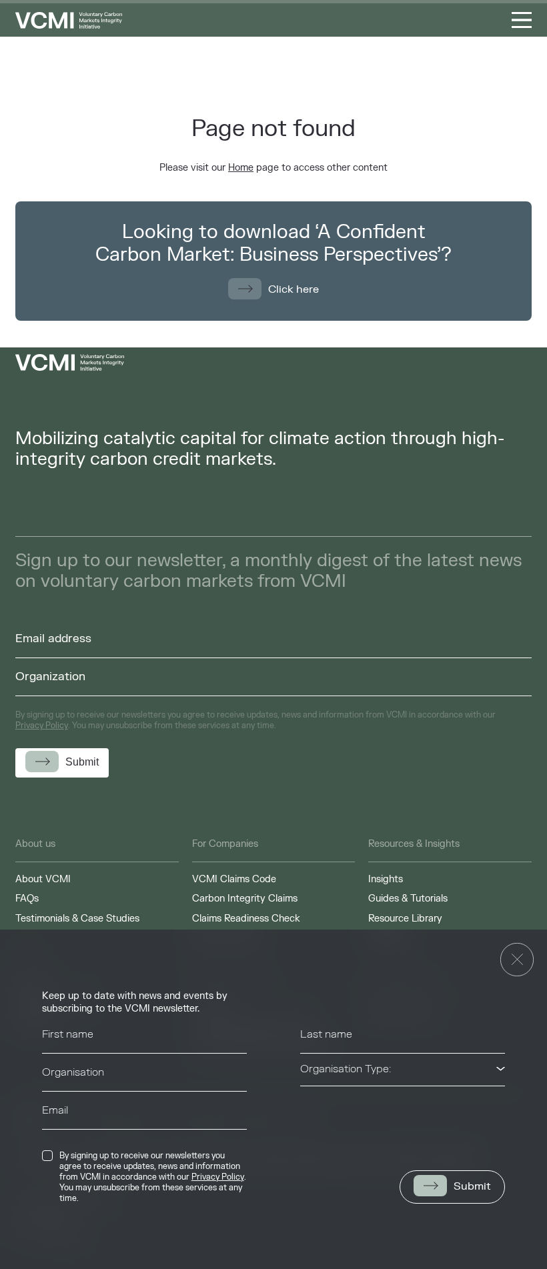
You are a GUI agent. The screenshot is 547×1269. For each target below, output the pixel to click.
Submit (472, 1186)
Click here (293, 289)
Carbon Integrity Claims (245, 898)
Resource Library (405, 918)
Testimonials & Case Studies (77, 918)
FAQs (27, 898)
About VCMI (43, 879)
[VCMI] (68, 20)
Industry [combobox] (320, 1107)
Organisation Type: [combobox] (345, 1069)
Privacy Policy (217, 1177)
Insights (385, 879)
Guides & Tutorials (408, 898)
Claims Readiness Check (246, 918)
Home (240, 167)
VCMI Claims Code (234, 879)
